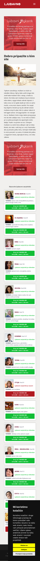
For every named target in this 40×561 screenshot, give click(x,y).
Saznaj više (21, 44)
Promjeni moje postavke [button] (24, 554)
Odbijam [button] (24, 549)
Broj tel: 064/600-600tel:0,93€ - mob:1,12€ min (20, 205)
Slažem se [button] (24, 545)
